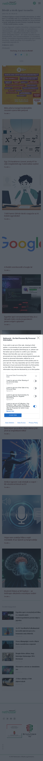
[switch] (35, 381)
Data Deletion (9, 423)
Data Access (21, 423)
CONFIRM (13, 415)
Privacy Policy (33, 423)
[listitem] (21, 376)
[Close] (39, 339)
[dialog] (21, 380)
